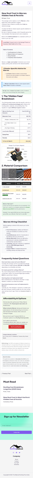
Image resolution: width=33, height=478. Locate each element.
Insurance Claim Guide (8, 44)
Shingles (7, 119)
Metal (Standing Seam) (8, 193)
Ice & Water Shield (9, 122)
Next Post (28, 373)
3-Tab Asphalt (6, 186)
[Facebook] (16, 452)
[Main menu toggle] (29, 3)
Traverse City (21, 336)
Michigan (4, 18)
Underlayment (12, 119)
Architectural (6, 190)
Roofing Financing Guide (22, 317)
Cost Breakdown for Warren (15, 52)
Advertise (16, 464)
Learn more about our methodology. (19, 365)
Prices (8, 18)
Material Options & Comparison (15, 54)
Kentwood (15, 336)
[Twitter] (19, 452)
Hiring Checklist (12, 55)
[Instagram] (13, 452)
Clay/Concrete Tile (7, 198)
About (16, 459)
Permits (5, 138)
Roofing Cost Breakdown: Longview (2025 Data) (13, 388)
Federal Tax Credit (14, 90)
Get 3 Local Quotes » (16, 327)
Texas (8, 391)
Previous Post (6, 373)
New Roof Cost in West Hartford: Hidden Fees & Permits (16, 398)
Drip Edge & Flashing (9, 128)
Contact (16, 461)
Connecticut (6, 401)
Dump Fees (6, 134)
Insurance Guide (25, 291)
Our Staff (16, 462)
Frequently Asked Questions (15, 57)
